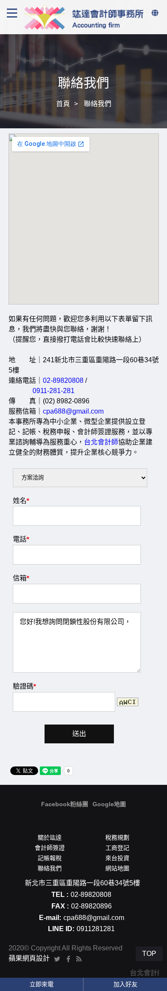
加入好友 (125, 984)
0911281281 (96, 928)
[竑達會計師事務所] (83, 16)
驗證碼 (24, 686)
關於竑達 (50, 837)
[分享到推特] (57, 958)
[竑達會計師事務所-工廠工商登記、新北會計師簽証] (83, 64)
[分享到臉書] (68, 958)
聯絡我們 (50, 868)
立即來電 (42, 984)
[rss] (79, 958)
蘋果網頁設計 (29, 958)
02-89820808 (63, 380)
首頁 (63, 103)
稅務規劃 (117, 837)
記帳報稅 (50, 858)
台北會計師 (101, 442)
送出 (79, 733)
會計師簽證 (50, 848)
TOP (149, 953)
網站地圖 (117, 868)
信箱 (21, 578)
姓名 (21, 501)
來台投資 (117, 858)
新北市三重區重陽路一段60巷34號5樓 (82, 883)
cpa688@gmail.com (73, 411)
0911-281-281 (54, 390)
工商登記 (117, 848)
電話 (21, 539)
